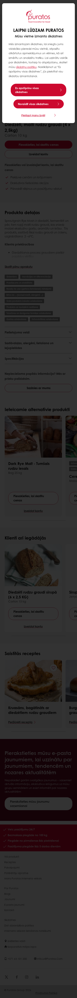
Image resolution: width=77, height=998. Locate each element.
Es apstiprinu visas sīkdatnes (27, 90)
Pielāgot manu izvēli (33, 115)
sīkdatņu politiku (26, 67)
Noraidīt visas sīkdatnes (33, 104)
